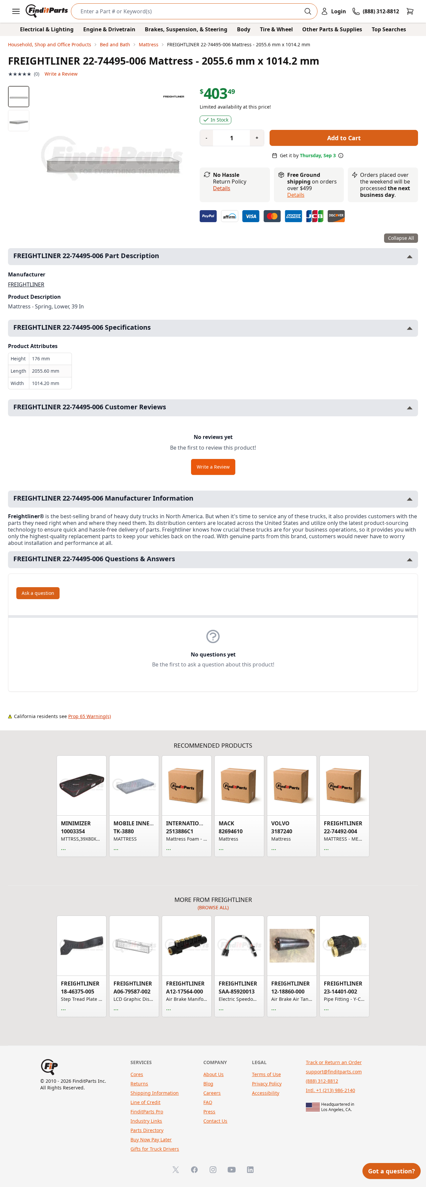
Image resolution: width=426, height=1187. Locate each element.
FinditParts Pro (146, 1111)
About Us (213, 1074)
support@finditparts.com (334, 1071)
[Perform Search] (308, 11)
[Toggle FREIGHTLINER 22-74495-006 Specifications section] (410, 328)
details (296, 195)
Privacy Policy (267, 1083)
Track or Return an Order (334, 1062)
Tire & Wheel (276, 29)
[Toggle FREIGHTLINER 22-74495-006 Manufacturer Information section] (410, 499)
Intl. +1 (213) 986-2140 (330, 1090)
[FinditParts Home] (47, 11)
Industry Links (146, 1121)
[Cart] (410, 11)
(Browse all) (213, 907)
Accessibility (265, 1093)
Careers (212, 1093)
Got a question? (391, 1171)
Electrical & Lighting (47, 29)
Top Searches (389, 29)
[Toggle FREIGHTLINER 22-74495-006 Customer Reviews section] (410, 408)
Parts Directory (146, 1130)
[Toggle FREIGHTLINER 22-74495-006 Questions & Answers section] (410, 560)
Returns (139, 1083)
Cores (136, 1074)
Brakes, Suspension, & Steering (186, 29)
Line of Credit (145, 1102)
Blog (208, 1083)
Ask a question (38, 593)
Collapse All (401, 238)
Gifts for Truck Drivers (154, 1149)
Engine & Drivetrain (109, 29)
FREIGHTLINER (26, 284)
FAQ (207, 1102)
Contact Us (215, 1121)
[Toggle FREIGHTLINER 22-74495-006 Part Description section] (410, 256)
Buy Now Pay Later (151, 1139)
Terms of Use (266, 1074)
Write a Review (61, 74)
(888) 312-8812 (322, 1081)
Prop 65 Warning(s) (89, 716)
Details (221, 188)
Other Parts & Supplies (332, 29)
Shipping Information (154, 1093)
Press (209, 1111)
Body (243, 29)
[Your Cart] (410, 11)
